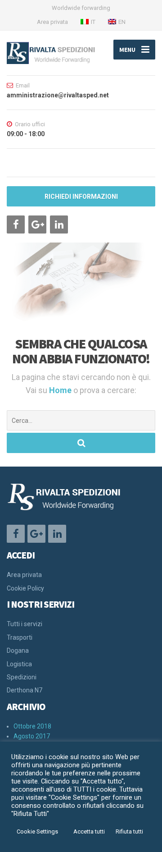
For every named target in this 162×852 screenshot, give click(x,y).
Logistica (19, 664)
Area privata (52, 21)
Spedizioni (21, 677)
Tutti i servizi (24, 624)
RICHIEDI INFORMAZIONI (81, 196)
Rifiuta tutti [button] (129, 831)
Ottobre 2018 (32, 726)
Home (61, 390)
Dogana (18, 650)
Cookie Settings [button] (37, 831)
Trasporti (19, 637)
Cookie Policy (25, 588)
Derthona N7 (24, 690)
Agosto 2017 (32, 736)
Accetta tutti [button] (89, 831)
